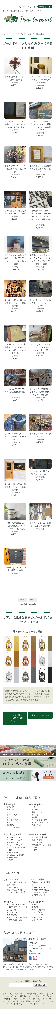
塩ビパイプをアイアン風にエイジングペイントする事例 (40, 303)
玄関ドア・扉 (37, 812)
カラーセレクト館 (44, 999)
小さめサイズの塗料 (39, 892)
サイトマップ (37, 920)
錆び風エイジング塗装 (15, 855)
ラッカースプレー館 (27, 999)
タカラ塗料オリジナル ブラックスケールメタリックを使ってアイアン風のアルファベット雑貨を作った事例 (40, 216)
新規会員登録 (12, 915)
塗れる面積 (11, 885)
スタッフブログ (38, 915)
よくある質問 (12, 910)
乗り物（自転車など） (40, 822)
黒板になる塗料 (13, 853)
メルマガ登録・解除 (14, 920)
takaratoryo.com (35, 953)
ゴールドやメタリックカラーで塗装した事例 (28, 34)
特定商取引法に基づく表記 (17, 907)
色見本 (34, 850)
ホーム (6, 34)
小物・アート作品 (13, 827)
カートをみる (45, 6)
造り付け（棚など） (14, 820)
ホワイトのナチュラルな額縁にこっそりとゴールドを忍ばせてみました (15, 124)
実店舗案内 (36, 907)
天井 (8, 812)
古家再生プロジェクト (40, 887)
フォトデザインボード (38, 1004)
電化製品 (10, 825)
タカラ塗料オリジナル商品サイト (33, 1001)
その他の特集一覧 (38, 895)
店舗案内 (23, 996)
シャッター (36, 815)
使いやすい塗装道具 (39, 837)
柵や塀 (34, 817)
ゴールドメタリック (14, 845)
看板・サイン (37, 825)
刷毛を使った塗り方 (14, 890)
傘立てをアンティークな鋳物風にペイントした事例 (15, 169)
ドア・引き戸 (12, 815)
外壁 (33, 807)
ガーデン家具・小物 (39, 820)
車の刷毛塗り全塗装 (10, 1001)
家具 (8, 822)
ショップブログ (38, 912)
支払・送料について (17, 994)
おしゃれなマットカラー (16, 837)
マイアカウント (29, 6)
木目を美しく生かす (14, 842)
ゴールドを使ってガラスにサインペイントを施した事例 (15, 303)
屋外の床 (35, 810)
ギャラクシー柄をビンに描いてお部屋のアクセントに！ (15, 437)
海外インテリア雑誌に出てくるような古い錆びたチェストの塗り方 (40, 392)
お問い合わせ (12, 912)
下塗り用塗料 (37, 840)
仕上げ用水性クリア (39, 842)
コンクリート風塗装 (14, 840)
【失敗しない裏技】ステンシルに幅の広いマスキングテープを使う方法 (15, 526)
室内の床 (10, 810)
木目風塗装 (11, 860)
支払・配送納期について (16, 905)
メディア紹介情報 (38, 910)
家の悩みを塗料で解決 (40, 890)
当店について (37, 905)
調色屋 (15, 999)
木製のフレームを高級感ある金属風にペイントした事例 (40, 169)
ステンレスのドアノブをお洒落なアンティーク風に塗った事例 (40, 80)
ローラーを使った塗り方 (16, 892)
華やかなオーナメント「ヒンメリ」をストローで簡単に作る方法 (40, 347)
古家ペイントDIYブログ (41, 917)
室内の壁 (10, 807)
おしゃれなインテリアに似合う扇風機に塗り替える (15, 392)
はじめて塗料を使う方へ (16, 882)
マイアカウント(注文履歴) (17, 917)
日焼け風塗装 (12, 858)
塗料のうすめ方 (13, 887)
